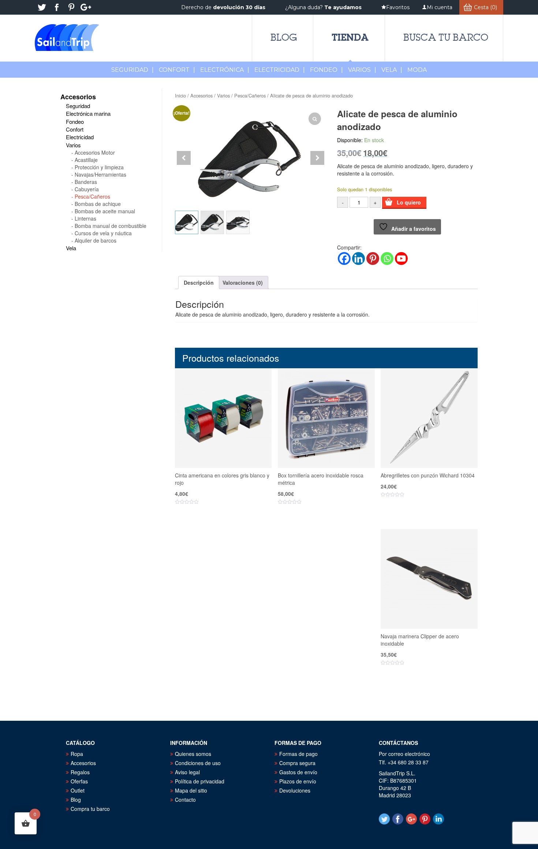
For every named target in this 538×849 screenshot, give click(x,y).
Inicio (180, 95)
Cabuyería (87, 189)
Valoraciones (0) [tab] (243, 282)
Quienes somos (193, 753)
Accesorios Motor (95, 152)
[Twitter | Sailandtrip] (42, 7)
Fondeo (326, 69)
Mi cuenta (439, 7)
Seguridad (132, 69)
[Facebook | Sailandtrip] (56, 7)
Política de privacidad (199, 781)
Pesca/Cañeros (250, 95)
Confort (177, 69)
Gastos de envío (298, 772)
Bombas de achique (98, 203)
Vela (391, 69)
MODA (417, 69)
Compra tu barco (90, 808)
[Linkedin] (358, 258)
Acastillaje (86, 159)
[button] (317, 158)
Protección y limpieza (99, 167)
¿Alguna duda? (323, 7)
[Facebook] (344, 258)
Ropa (77, 753)
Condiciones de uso (198, 763)
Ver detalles (227, 524)
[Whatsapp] (387, 258)
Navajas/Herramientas (100, 174)
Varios (362, 69)
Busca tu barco (445, 37)
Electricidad (279, 69)
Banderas (86, 181)
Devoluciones (294, 790)
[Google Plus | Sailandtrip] (86, 7)
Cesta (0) (485, 7)
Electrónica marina (88, 113)
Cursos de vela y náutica (103, 233)
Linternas (85, 218)
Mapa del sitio (191, 790)
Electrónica (224, 69)
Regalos (80, 772)
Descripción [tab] (199, 282)
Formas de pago (298, 753)
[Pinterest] (372, 258)
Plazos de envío (297, 781)
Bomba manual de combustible (110, 225)
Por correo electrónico (404, 753)
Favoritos (398, 7)
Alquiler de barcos (95, 240)
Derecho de (223, 7)
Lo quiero (409, 202)
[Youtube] (401, 258)
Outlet (78, 790)
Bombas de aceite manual (105, 211)
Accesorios (201, 95)
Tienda (350, 37)
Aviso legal (187, 772)
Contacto (185, 799)
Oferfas (79, 781)
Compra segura (297, 763)
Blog (283, 37)
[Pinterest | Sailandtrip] (71, 7)
